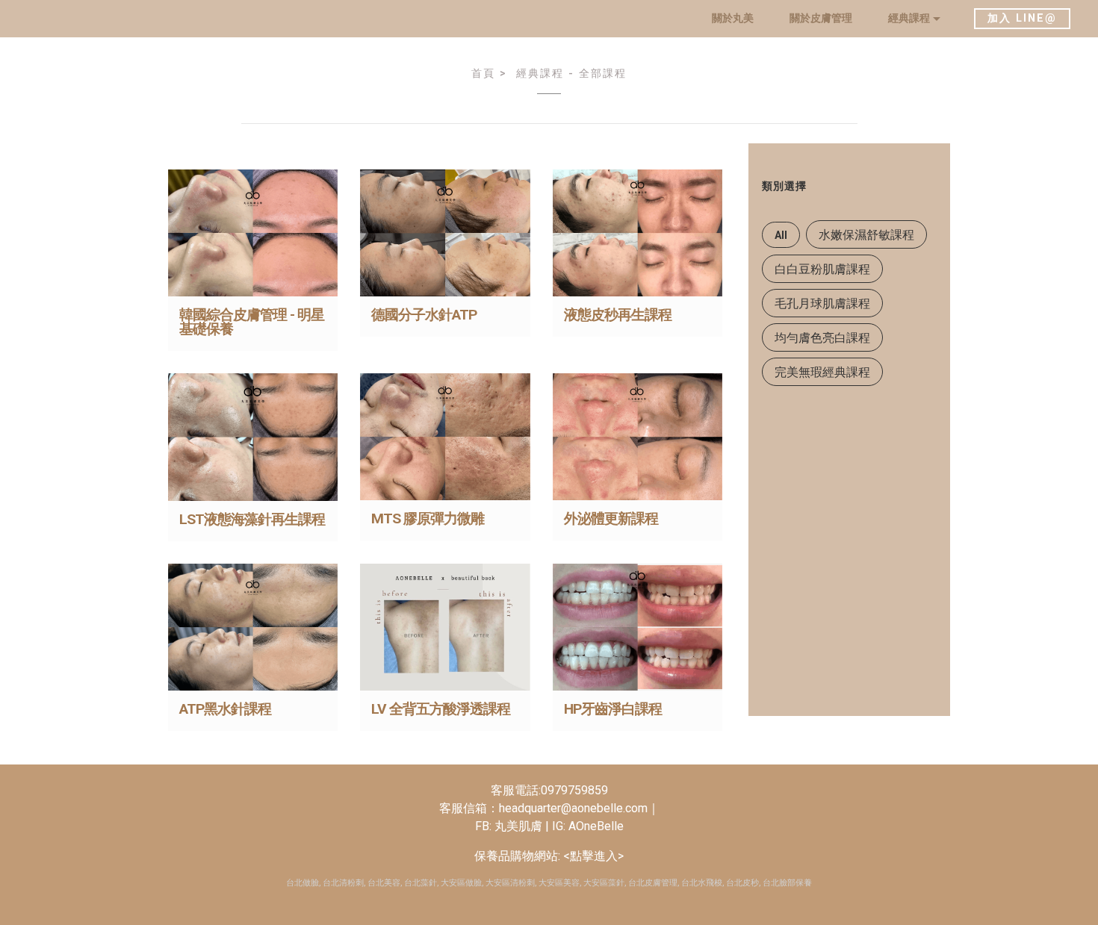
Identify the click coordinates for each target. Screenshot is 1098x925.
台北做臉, (303, 883)
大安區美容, (560, 883)
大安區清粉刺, (511, 883)
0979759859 (574, 790)
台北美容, (384, 883)
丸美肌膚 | (523, 826)
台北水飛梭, (702, 883)
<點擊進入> (592, 856)
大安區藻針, (604, 883)
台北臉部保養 (787, 883)
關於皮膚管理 (821, 18)
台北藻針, (421, 883)
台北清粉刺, (344, 883)
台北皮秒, (743, 883)
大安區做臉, (462, 883)
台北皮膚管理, (653, 883)
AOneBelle (594, 826)
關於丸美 (733, 18)
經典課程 (909, 18)
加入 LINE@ (1022, 18)
